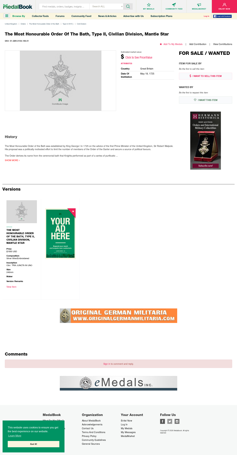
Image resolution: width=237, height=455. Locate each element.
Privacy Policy (89, 436)
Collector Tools (40, 16)
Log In (124, 424)
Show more (12, 160)
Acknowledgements (92, 424)
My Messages (128, 432)
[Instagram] (177, 421)
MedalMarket (128, 436)
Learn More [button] (14, 435)
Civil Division (81, 24)
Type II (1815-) (68, 24)
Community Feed (81, 16)
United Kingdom (11, 24)
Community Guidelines (94, 439)
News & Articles (107, 16)
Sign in (106, 363)
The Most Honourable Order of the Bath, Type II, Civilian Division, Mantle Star (20, 236)
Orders (23, 24)
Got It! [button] (33, 444)
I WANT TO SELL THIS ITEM (207, 76)
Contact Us (88, 428)
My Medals (127, 428)
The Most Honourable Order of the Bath (44, 24)
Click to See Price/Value (138, 57)
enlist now (126, 420)
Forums (60, 16)
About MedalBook (91, 420)
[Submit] (128, 6)
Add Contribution (197, 44)
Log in (206, 16)
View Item (11, 286)
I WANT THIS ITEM (207, 100)
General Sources (91, 443)
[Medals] (18, 6)
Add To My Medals (173, 44)
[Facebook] (162, 421)
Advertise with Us (133, 16)
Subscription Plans (161, 16)
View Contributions (222, 44)
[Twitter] (169, 421)
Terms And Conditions (93, 432)
